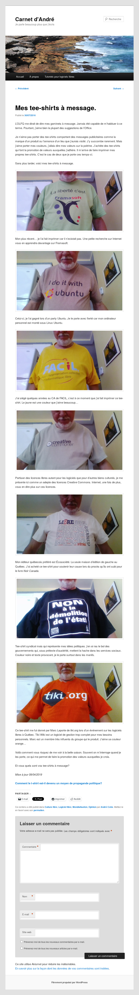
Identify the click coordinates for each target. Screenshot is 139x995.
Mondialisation (80, 807)
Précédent (22, 88)
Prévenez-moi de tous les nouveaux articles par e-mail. (51, 948)
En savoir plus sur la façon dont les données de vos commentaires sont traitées (62, 968)
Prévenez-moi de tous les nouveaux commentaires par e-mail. (54, 941)
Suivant (118, 88)
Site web (26, 932)
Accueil (20, 76)
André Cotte (107, 807)
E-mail (27, 914)
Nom (27, 896)
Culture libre (51, 807)
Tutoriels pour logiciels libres (59, 76)
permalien (39, 810)
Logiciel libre (64, 807)
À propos (34, 76)
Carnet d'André (34, 19)
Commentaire (30, 847)
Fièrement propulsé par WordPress (69, 982)
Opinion (92, 807)
